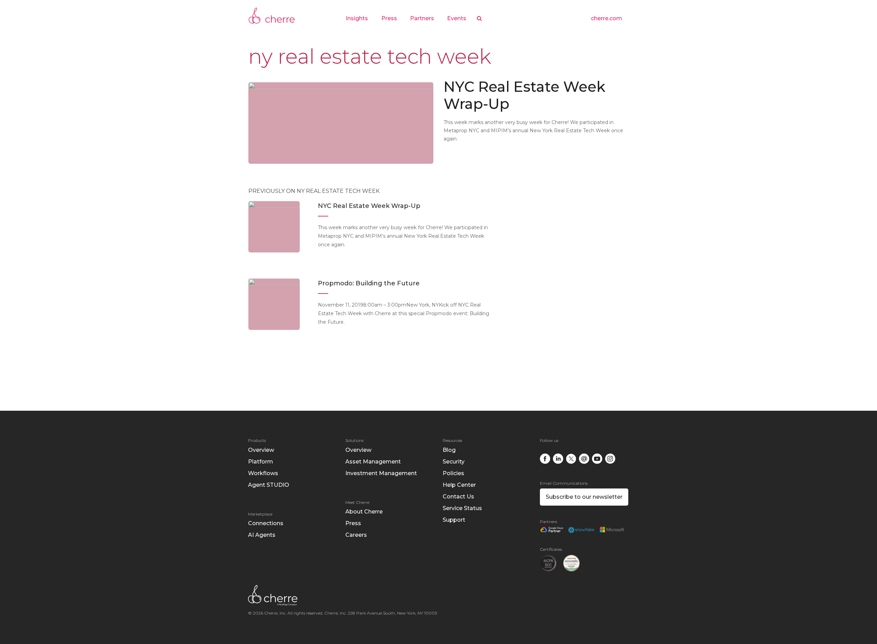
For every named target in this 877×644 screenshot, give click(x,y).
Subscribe (584, 497)
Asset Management (373, 461)
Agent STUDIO (268, 485)
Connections (265, 523)
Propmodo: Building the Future (369, 283)
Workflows (263, 473)
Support (454, 520)
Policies (453, 473)
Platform (260, 461)
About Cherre (364, 511)
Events (456, 18)
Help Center (459, 485)
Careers (356, 535)
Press (389, 18)
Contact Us (458, 496)
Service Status (462, 508)
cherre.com (606, 18)
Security (454, 461)
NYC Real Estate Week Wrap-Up (524, 95)
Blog (449, 450)
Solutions (354, 440)
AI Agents (261, 535)
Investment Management (381, 473)
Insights (357, 18)
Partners (422, 18)
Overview (261, 450)
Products (257, 440)
